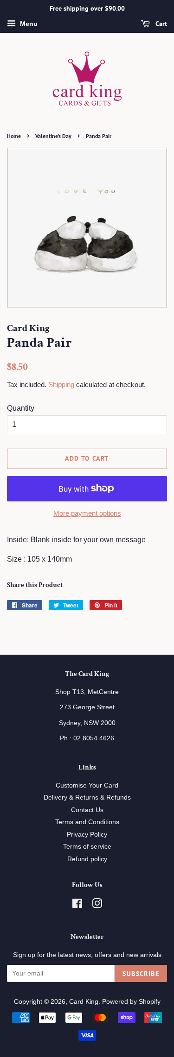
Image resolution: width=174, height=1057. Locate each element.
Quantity (20, 408)
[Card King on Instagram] (97, 905)
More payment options (87, 513)
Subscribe (140, 973)
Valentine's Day (53, 135)
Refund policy (87, 859)
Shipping (61, 384)
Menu (28, 23)
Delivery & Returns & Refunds (87, 797)
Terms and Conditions (87, 822)
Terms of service (87, 846)
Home (14, 135)
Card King (83, 1001)
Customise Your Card (87, 785)
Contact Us (87, 810)
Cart (160, 23)
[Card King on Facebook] (77, 905)
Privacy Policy (87, 834)
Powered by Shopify (131, 1001)
